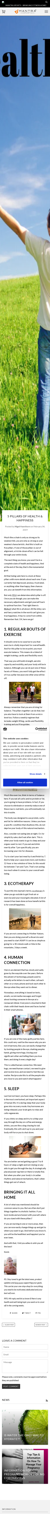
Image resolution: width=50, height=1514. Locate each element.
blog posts (19, 1282)
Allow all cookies (25, 782)
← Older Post (8, 1325)
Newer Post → (41, 1325)
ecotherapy (37, 890)
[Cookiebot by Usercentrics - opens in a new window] (35, 729)
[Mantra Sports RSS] (47, 1400)
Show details (36, 774)
